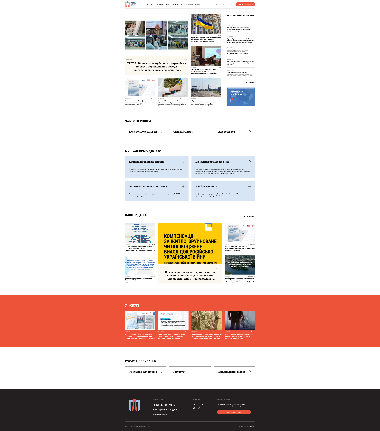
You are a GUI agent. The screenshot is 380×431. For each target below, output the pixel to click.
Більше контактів (159, 415)
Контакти (198, 4)
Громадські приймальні (245, 4)
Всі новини (250, 82)
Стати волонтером (234, 412)
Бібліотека (159, 4)
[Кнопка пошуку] (231, 4)
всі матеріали (249, 216)
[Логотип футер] (134, 410)
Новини (175, 4)
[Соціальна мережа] (213, 4)
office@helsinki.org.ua (165, 409)
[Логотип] (130, 4)
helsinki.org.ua (239, 406)
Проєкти (168, 4)
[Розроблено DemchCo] (251, 426)
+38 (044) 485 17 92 (162, 405)
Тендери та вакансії (186, 4)
